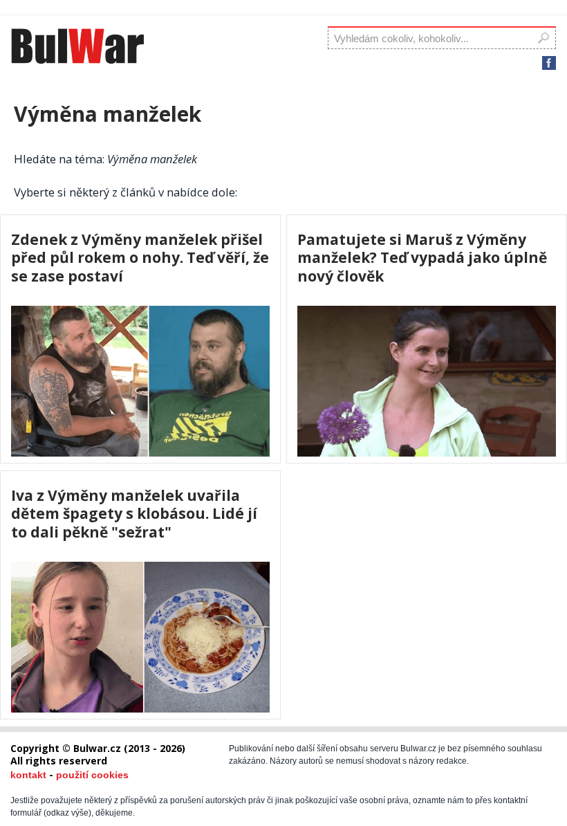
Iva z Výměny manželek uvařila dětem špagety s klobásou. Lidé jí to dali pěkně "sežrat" (134, 514)
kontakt (28, 774)
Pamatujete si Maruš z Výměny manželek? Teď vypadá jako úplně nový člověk (422, 258)
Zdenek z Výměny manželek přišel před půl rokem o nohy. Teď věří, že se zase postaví (140, 258)
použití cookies (92, 774)
